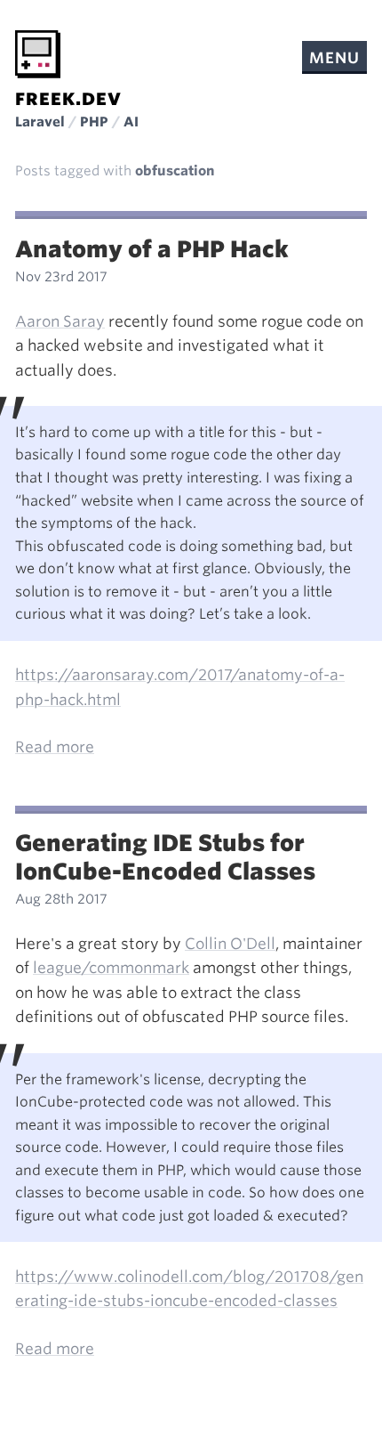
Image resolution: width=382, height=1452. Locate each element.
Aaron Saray (60, 321)
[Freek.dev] (37, 54)
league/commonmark (111, 968)
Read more (54, 747)
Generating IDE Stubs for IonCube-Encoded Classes (165, 857)
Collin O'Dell (230, 944)
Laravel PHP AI (77, 122)
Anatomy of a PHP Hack (152, 249)
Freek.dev (68, 99)
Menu (334, 58)
